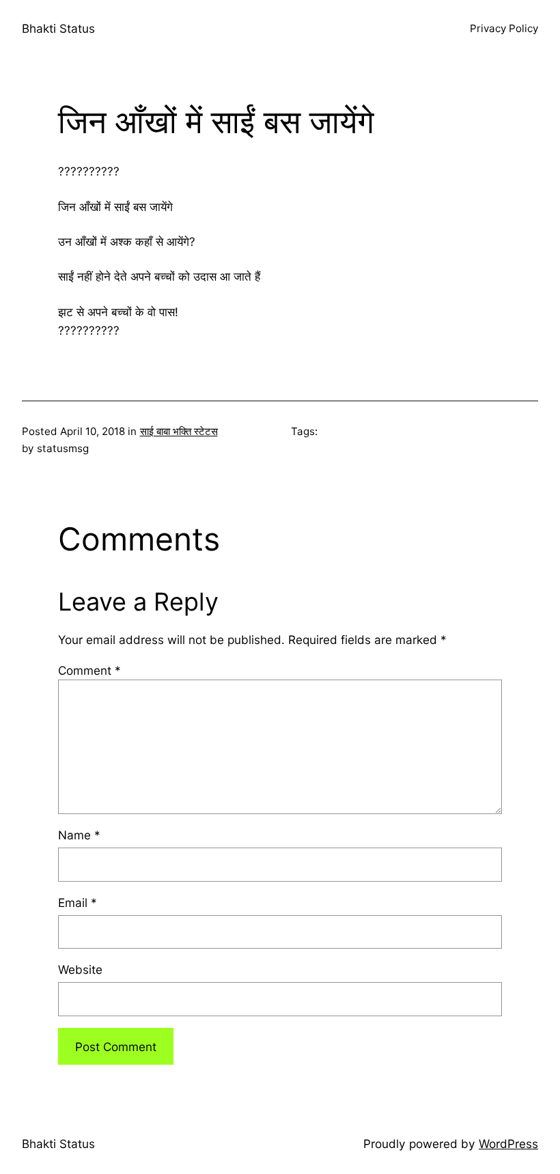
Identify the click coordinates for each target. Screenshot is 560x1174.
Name (79, 835)
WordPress (508, 1143)
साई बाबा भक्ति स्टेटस (179, 431)
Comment (89, 670)
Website (80, 969)
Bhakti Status (58, 28)
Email (77, 902)
